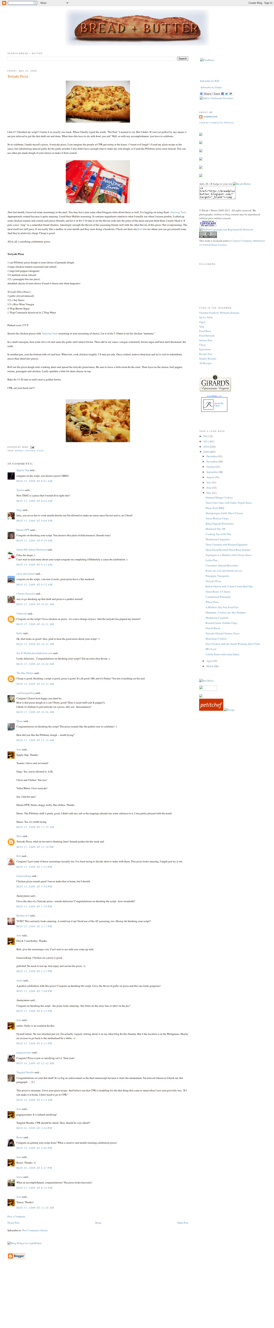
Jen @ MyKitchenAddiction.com (34, 653)
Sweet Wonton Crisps (217, 518)
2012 (206, 436)
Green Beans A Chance (218, 591)
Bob (18, 856)
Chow (202, 345)
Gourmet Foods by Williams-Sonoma (219, 312)
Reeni (19, 1137)
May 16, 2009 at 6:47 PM (34, 1168)
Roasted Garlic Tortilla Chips (221, 623)
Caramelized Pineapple (218, 597)
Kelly (19, 633)
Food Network (207, 335)
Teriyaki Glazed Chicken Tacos (222, 633)
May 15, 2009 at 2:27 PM (34, 971)
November (212, 461)
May (209, 493)
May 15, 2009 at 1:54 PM (34, 886)
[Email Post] (32, 447)
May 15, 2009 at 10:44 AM (35, 664)
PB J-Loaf (211, 649)
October (211, 466)
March (210, 666)
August (210, 477)
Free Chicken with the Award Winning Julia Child (233, 644)
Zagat (202, 322)
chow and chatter (25, 573)
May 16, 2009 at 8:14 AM (34, 1100)
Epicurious (205, 349)
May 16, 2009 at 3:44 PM (34, 1128)
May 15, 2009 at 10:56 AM (35, 712)
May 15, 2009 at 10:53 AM (35, 684)
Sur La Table (206, 317)
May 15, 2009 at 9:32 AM (34, 564)
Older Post (182, 1222)
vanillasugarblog (25, 693)
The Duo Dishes (25, 673)
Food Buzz (205, 331)
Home (98, 1222)
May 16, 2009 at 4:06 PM (34, 1148)
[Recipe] (229, 710)
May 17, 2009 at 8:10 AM (34, 1187)
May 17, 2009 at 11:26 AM (35, 1207)
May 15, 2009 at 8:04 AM (34, 501)
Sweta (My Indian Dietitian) (31, 549)
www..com (214, 396)
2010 (206, 446)
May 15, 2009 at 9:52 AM (34, 584)
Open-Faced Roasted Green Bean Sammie (228, 550)
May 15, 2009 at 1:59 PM (34, 906)
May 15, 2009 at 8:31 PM (34, 1043)
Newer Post (13, 1222)
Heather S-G (22, 915)
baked (19, 451)
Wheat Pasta (212, 602)
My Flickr (218, 404)
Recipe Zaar (205, 354)
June (209, 487)
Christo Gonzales (25, 593)
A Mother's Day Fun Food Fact (222, 607)
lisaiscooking (23, 876)
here (140, 229)
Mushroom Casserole (217, 617)
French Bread (213, 628)
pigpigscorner (23, 1052)
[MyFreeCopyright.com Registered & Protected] (226, 229)
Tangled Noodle (25, 1072)
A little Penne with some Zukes (222, 654)
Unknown (21, 613)
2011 (206, 441)
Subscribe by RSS (209, 81)
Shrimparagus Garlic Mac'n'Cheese (224, 513)
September (212, 472)
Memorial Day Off (215, 529)
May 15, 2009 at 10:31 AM (35, 624)
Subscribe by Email (211, 87)
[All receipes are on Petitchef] (211, 710)
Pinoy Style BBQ (215, 508)
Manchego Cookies (216, 638)
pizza (40, 451)
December (212, 456)
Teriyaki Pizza (17, 76)
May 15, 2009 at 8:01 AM (34, 481)
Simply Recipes (207, 358)
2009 (206, 452)
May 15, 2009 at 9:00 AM (34, 520)
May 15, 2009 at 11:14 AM (35, 740)
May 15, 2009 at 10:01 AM (35, 604)
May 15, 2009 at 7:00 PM (34, 991)
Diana (19, 721)
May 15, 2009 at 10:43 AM (35, 644)
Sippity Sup (22, 470)
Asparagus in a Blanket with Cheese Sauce (229, 555)
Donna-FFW (23, 530)
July (209, 482)
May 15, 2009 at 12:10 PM (35, 847)
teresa (19, 1177)
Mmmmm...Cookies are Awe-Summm (226, 612)
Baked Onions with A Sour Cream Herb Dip (229, 586)
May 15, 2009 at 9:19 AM (34, 540)
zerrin (19, 980)
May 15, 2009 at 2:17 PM (34, 926)
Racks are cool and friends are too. (224, 570)
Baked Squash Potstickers (219, 523)
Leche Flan (212, 560)
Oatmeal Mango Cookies (219, 497)
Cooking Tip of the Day (218, 534)
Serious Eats (205, 340)
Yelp (201, 326)
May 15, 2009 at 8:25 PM (34, 1011)
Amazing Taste (178, 212)
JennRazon (210, 117)
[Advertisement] (137, 1300)
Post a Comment (16, 1216)
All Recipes (205, 363)
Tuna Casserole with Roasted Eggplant (227, 544)
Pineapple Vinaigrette (217, 576)
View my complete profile (216, 123)
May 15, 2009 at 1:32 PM (34, 867)
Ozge (19, 510)
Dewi (19, 836)
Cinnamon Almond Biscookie (222, 565)
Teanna (20, 490)
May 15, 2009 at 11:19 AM (35, 827)
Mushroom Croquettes (218, 539)
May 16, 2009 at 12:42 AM (35, 1063)
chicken (30, 451)
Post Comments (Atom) (34, 1230)
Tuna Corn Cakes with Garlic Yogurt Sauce (229, 502)
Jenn (18, 749)
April (209, 661)
